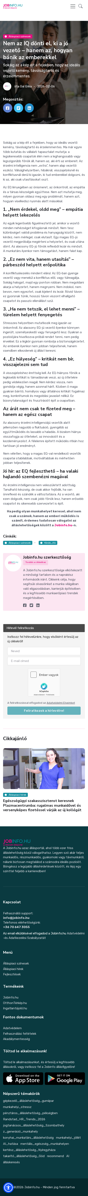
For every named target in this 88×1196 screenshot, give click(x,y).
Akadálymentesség (16, 1039)
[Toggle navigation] (73, 6)
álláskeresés (11, 1162)
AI (67, 1156)
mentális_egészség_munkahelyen (44, 1144)
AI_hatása (10, 1144)
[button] (80, 6)
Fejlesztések (12, 974)
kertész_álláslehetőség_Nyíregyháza (29, 1150)
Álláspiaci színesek (20, 36)
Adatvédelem (12, 1028)
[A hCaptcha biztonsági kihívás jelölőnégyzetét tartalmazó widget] (44, 682)
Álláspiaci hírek (13, 969)
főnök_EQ (50, 542)
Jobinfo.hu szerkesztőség (47, 557)
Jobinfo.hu (63, 525)
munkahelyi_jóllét (68, 1138)
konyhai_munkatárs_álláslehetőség (28, 1138)
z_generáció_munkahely (20, 1131)
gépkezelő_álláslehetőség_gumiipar (28, 1101)
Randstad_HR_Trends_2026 (24, 1119)
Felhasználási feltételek (19, 1034)
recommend (55, 1156)
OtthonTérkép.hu (15, 1003)
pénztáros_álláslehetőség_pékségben (30, 1113)
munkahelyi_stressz (17, 1107)
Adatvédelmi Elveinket (61, 702)
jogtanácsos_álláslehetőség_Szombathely (33, 1125)
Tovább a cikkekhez (35, 562)
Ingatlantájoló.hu (15, 1008)
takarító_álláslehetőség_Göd (24, 1156)
